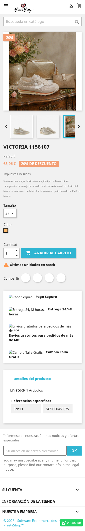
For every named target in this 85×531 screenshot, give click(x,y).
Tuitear (37, 277)
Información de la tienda (28, 501)
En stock (17, 390)
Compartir (25, 277)
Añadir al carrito (48, 253)
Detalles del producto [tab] (32, 378)
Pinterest (61, 277)
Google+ (49, 277)
